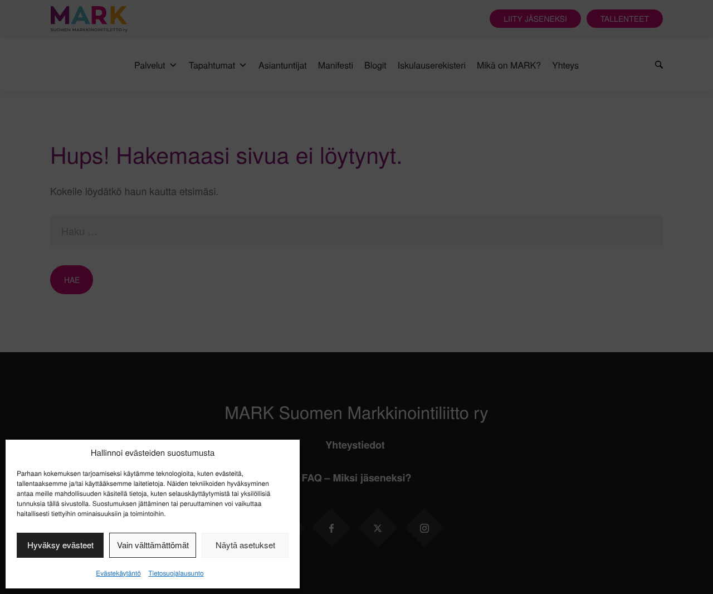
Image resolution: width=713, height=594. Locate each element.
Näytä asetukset (245, 545)
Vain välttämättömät (153, 545)
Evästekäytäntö (118, 573)
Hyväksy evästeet (60, 545)
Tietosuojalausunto (175, 573)
